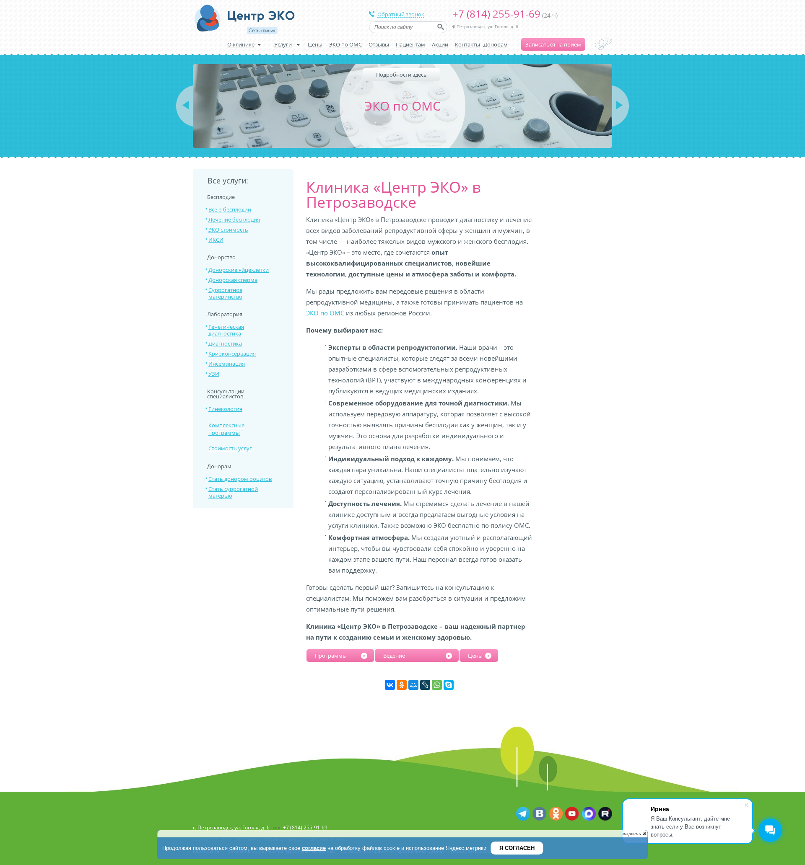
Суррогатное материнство (225, 293)
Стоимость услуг (230, 448)
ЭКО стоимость (228, 229)
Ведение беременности (402, 657)
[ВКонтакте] (390, 685)
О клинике (240, 44)
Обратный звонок (400, 15)
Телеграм (523, 814)
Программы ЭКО (331, 657)
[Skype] (449, 685)
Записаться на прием (553, 44)
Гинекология (225, 408)
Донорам (495, 44)
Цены (315, 44)
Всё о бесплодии (229, 209)
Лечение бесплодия (234, 219)
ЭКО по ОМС (345, 44)
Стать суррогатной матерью (233, 492)
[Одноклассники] (402, 685)
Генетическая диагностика (226, 330)
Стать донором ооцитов (240, 478)
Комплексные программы (226, 428)
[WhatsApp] (437, 685)
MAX (588, 814)
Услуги (283, 44)
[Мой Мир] (413, 685)
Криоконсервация (232, 353)
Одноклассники (555, 814)
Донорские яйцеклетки (238, 269)
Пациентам (410, 44)
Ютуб (572, 814)
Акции (440, 44)
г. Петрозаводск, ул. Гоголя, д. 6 (231, 827)
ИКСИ (215, 239)
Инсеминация (226, 363)
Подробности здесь (401, 74)
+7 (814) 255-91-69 (496, 14)
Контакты (467, 44)
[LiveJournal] (425, 685)
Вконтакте (539, 814)
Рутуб (604, 814)
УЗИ (213, 373)
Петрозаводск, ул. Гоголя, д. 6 (487, 26)
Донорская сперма (232, 279)
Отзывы (379, 44)
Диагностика (225, 343)
